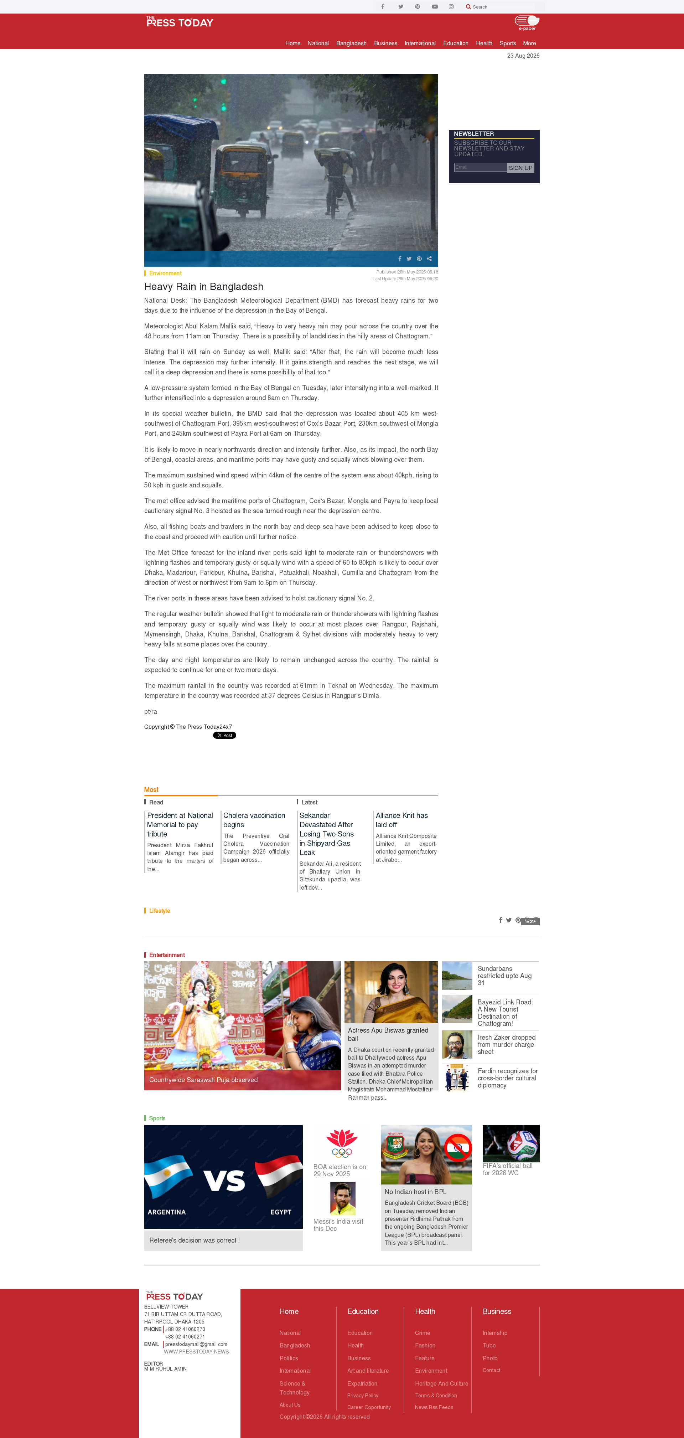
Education (456, 43)
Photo (490, 1358)
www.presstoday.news (196, 1352)
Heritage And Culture (441, 1383)
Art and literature (368, 1371)
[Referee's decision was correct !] (223, 1176)
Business (386, 43)
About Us (290, 1405)
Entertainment (167, 955)
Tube (489, 1345)
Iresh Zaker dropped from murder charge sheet (506, 1044)
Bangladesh (351, 43)
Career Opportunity (369, 1407)
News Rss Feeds (434, 1407)
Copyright (292, 1417)
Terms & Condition (436, 1395)
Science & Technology (295, 1388)
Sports (508, 43)
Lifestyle (159, 911)
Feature (425, 1358)
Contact (491, 1370)
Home (293, 43)
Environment (165, 273)
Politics (289, 1358)
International (420, 43)
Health (484, 43)
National (318, 43)
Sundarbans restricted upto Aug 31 (505, 976)
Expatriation (362, 1383)
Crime (422, 1333)
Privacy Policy (362, 1395)
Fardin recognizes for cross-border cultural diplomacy (508, 1078)
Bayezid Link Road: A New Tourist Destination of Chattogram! (505, 1013)
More (529, 43)
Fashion (425, 1345)
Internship (495, 1333)
